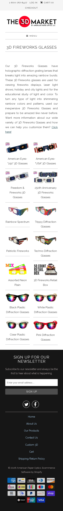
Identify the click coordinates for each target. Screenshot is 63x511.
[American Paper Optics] (31, 23)
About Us (31, 423)
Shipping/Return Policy (31, 458)
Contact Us (31, 437)
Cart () (48, 2)
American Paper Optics (29, 468)
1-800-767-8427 (18, 2)
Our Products (31, 430)
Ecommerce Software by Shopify (38, 470)
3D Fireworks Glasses (31, 47)
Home (31, 416)
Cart (31, 451)
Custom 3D (31, 444)
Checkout (31, 8)
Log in (33, 2)
